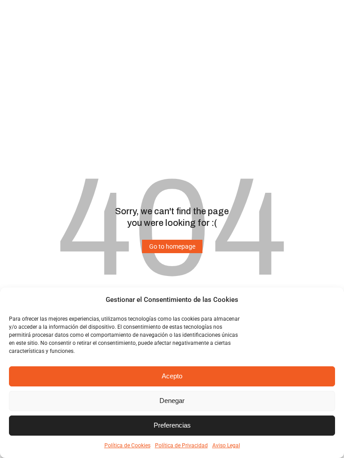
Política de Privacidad (181, 445)
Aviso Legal (226, 445)
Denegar (172, 400)
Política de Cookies (127, 445)
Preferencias (172, 425)
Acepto (172, 376)
